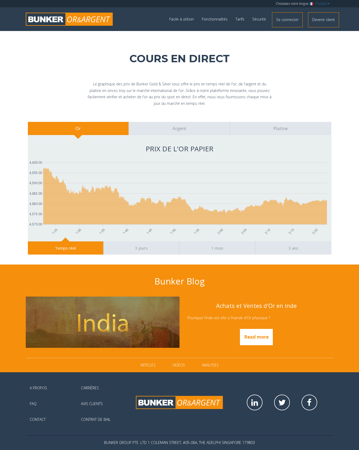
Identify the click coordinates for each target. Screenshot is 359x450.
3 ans (293, 248)
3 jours (141, 248)
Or (78, 128)
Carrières (90, 387)
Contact (38, 419)
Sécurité (259, 19)
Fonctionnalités (215, 19)
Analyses (210, 365)
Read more (256, 337)
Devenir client (323, 19)
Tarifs (239, 19)
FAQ (33, 403)
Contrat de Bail (96, 419)
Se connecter (287, 19)
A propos (38, 387)
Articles (148, 365)
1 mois (217, 248)
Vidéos (178, 365)
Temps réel (65, 248)
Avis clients (92, 403)
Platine (280, 128)
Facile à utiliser (181, 19)
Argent (179, 128)
